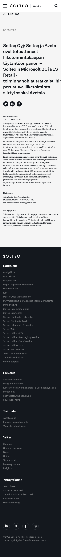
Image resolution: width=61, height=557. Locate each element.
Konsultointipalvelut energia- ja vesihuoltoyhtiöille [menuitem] (29, 387)
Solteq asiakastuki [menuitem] (13, 490)
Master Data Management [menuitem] (17, 296)
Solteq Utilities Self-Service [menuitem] (17, 341)
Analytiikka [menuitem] (9, 272)
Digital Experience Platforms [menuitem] (18, 284)
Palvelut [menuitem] (9, 373)
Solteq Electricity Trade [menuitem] (15, 321)
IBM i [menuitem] (5, 292)
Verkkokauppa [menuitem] (11, 361)
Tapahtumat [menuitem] (9, 460)
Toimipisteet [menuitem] (9, 486)
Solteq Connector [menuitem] (12, 312)
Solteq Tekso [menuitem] (10, 329)
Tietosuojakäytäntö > (14, 540)
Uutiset (13, 14)
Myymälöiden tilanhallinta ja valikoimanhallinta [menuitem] (28, 300)
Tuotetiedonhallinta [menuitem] (13, 357)
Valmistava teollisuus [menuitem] (14, 426)
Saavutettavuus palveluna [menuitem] (17, 395)
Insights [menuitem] (7, 468)
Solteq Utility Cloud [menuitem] (13, 345)
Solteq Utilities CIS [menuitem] (13, 333)
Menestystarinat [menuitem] (12, 464)
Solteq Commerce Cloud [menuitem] (16, 309)
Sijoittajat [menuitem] (8, 444)
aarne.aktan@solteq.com (25, 202)
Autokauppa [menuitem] (9, 417)
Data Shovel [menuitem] (9, 276)
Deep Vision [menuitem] (9, 280)
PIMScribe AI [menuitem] (10, 304)
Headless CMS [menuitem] (11, 288)
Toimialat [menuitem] (10, 411)
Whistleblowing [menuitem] (11, 502)
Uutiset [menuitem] (7, 456)
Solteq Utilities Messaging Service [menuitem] (21, 337)
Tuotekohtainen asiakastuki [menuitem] (18, 494)
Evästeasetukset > (36, 540)
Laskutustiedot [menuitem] (11, 498)
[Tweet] (5, 103)
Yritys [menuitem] (7, 437)
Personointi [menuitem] (9, 391)
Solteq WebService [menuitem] (13, 349)
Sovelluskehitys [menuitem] (11, 399)
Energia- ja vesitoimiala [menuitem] (15, 422)
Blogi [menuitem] (6, 452)
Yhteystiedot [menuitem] (12, 480)
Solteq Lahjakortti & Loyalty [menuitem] (18, 325)
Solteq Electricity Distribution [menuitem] (18, 317)
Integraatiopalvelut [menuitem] (13, 383)
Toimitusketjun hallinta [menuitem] (15, 353)
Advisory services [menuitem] (12, 379)
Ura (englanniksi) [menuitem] (12, 448)
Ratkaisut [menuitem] (10, 266)
